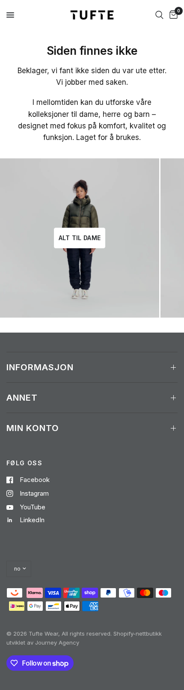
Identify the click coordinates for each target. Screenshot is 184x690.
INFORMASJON (40, 367)
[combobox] (159, 15)
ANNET (22, 398)
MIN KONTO (32, 428)
